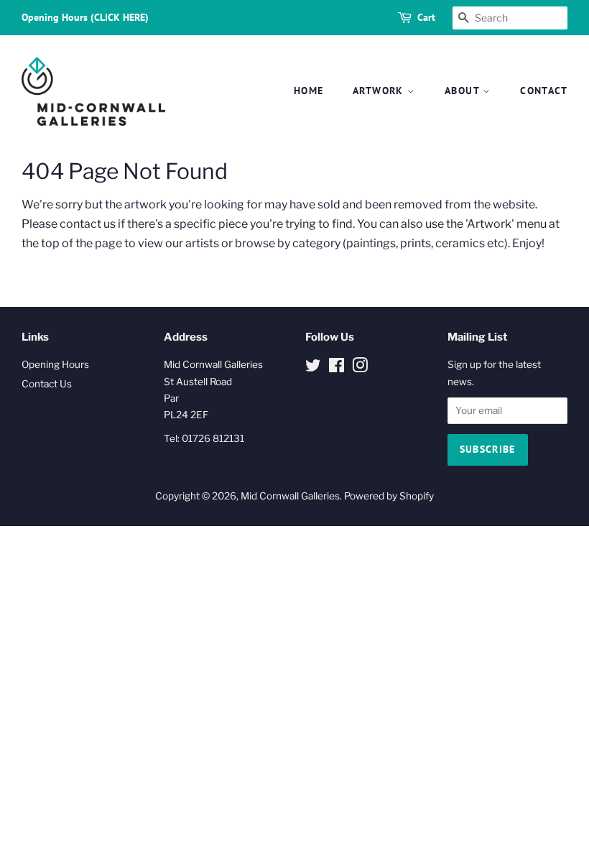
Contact (543, 90)
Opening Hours (55, 364)
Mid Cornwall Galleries (290, 496)
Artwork (380, 90)
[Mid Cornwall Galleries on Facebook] (336, 368)
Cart (426, 17)
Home (309, 90)
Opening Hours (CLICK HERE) (85, 17)
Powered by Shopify (389, 496)
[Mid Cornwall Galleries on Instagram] (360, 368)
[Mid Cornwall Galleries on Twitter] (313, 368)
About (464, 90)
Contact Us (47, 384)
